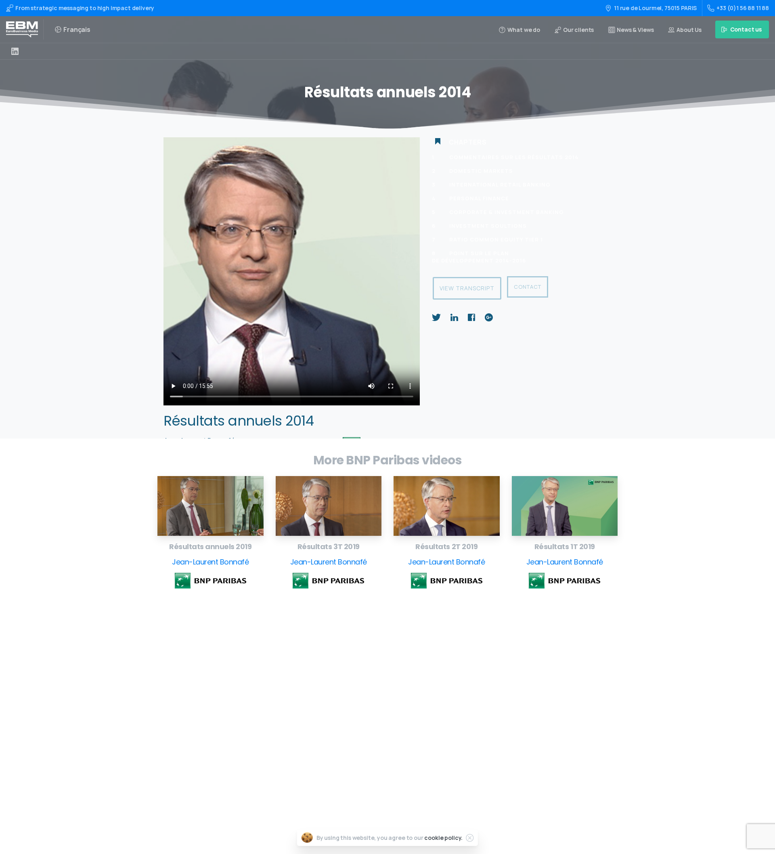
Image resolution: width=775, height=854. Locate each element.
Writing (365, 668)
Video (363, 694)
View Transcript (467, 288)
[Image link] (210, 506)
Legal (363, 758)
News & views (373, 745)
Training (367, 681)
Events (364, 707)
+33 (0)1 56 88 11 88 (742, 8)
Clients (365, 732)
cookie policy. (443, 837)
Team (363, 720)
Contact (527, 286)
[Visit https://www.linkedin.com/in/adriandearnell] (15, 51)
